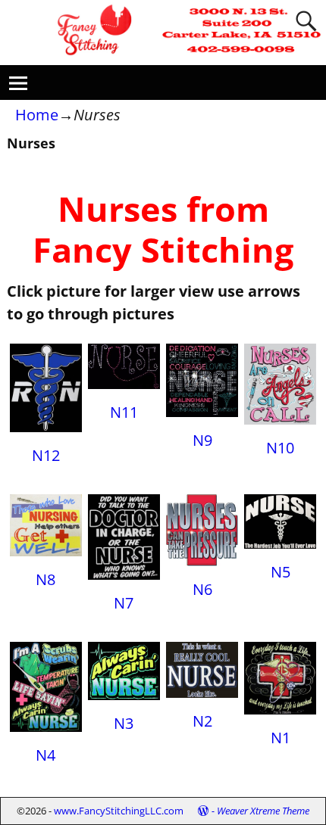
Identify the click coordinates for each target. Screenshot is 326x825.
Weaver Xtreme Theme (263, 810)
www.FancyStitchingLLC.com (118, 810)
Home (36, 114)
